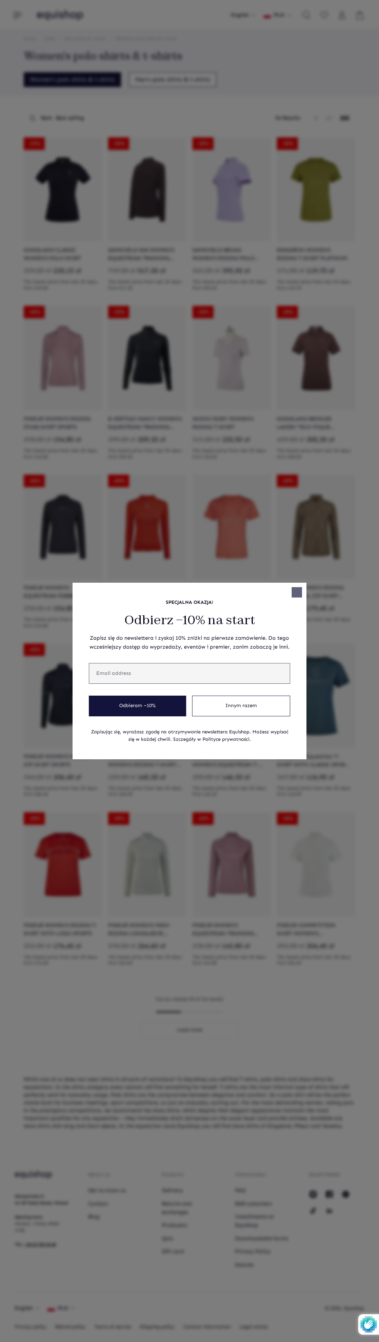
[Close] (296, 592)
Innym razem (241, 706)
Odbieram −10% (137, 706)
